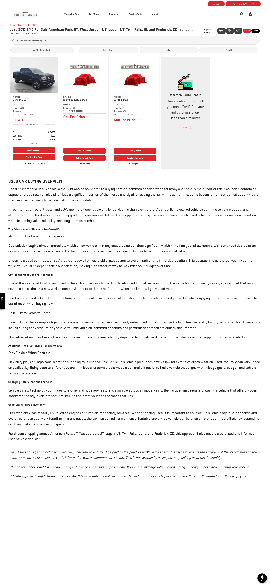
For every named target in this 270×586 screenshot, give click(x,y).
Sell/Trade (94, 14)
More (32, 143)
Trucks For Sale (71, 14)
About (155, 14)
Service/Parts (135, 14)
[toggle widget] (262, 578)
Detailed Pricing (32, 124)
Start (185, 127)
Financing (114, 14)
